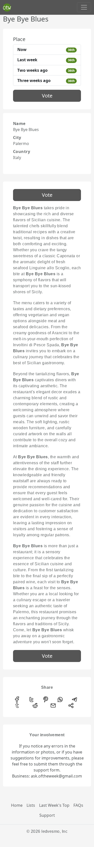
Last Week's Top (54, 805)
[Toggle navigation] (84, 7)
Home (17, 805)
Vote (47, 95)
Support (47, 815)
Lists (31, 805)
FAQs (78, 805)
